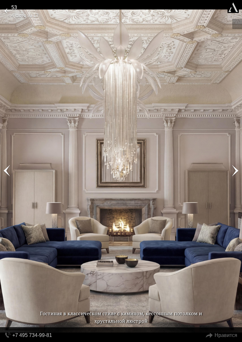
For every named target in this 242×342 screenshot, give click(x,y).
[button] (29, 24)
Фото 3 (7, 171)
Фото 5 (235, 171)
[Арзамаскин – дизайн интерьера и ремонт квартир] (233, 6)
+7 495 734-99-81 (32, 335)
